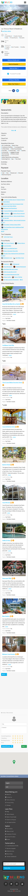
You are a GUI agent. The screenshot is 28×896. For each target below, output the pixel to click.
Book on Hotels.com (13, 60)
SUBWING (6, 213)
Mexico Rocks (21, 243)
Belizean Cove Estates (8, 654)
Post (23, 746)
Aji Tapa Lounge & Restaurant (11, 279)
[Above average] (19, 735)
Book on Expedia (13, 64)
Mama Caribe (7, 277)
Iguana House (6, 464)
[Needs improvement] (15, 735)
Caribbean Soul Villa (8, 345)
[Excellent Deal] (22, 742)
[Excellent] (22, 735)
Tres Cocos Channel (9, 243)
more (14, 314)
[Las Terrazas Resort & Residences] (13, 90)
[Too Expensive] (12, 742)
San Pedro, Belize (6, 31)
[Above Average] (19, 737)
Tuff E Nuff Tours (8, 237)
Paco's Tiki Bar (18, 277)
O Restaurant (15, 264)
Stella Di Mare (6, 540)
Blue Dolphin (5, 616)
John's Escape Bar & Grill (10, 272)
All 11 (21, 279)
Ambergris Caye (8, 257)
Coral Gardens (7, 245)
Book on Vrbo (13, 68)
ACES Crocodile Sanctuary (10, 248)
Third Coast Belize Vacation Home (12, 382)
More (12, 130)
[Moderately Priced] (15, 742)
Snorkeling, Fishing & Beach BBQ (12, 224)
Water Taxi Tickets (13, 84)
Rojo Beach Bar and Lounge (11, 269)
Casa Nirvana (6, 502)
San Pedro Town (20, 257)
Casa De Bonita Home (8, 427)
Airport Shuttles (14, 80)
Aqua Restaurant (8, 266)
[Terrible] (12, 735)
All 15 (3, 674)
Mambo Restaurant (21, 266)
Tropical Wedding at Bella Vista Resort (14, 211)
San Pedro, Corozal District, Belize (9, 776)
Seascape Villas (6, 578)
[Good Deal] (19, 742)
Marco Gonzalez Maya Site (11, 251)
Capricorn (6, 264)
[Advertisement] (14, 692)
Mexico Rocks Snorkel (19, 213)
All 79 (2, 231)
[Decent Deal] (17, 742)
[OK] (17, 735)
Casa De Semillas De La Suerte (11, 304)
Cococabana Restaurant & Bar (11, 274)
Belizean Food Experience (10, 208)
